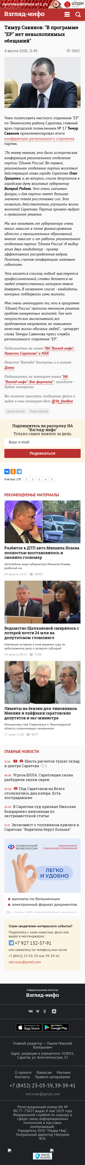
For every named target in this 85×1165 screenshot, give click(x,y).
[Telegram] (19, 471)
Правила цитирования (52, 1076)
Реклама (63, 1072)
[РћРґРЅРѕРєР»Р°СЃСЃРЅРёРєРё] (13, 471)
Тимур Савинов (39, 411)
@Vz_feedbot (62, 401)
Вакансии (44, 1072)
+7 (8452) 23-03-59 (23, 956)
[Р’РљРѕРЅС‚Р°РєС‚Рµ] (7, 471)
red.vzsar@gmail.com (25, 962)
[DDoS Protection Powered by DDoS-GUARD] (42, 1158)
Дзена (9, 367)
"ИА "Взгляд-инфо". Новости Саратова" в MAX (39, 351)
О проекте (23, 1072)
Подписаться (42, 453)
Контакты (22, 1076)
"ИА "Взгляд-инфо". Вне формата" (36, 379)
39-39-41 (52, 956)
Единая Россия (15, 411)
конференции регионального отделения (39, 138)
